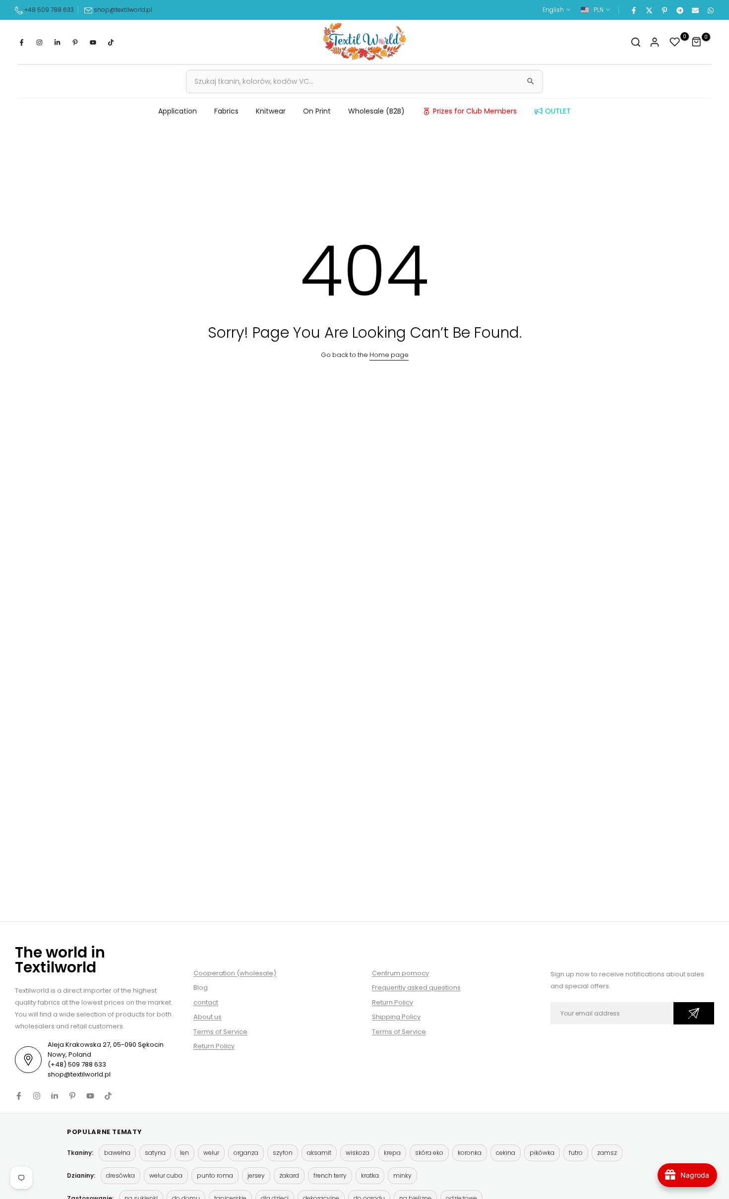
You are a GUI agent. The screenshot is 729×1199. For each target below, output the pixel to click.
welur (211, 1152)
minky (402, 1175)
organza (246, 1152)
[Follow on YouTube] (93, 42)
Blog (200, 987)
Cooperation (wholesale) (234, 973)
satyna (155, 1152)
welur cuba (165, 1175)
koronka (470, 1152)
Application (177, 111)
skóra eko (429, 1152)
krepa (392, 1152)
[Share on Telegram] (679, 9)
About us (207, 1016)
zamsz (607, 1152)
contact (205, 1002)
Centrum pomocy (400, 973)
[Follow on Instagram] (39, 42)
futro (576, 1152)
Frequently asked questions (416, 987)
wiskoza (357, 1152)
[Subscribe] (693, 1013)
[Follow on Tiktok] (111, 42)
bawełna (117, 1152)
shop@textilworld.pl (123, 9)
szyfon (283, 1152)
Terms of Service (220, 1031)
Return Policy (214, 1046)
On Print (317, 111)
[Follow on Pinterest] (75, 42)
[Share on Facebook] (633, 9)
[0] (674, 42)
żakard (289, 1175)
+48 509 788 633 (49, 9)
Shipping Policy (396, 1016)
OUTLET (558, 111)
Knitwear (271, 111)
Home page (389, 355)
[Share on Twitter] (649, 9)
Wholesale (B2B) (376, 111)
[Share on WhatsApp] (710, 9)
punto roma (215, 1175)
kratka (370, 1175)
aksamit (319, 1152)
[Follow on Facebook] (21, 42)
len (184, 1152)
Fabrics (226, 111)
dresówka (120, 1175)
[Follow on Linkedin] (57, 42)
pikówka (542, 1152)
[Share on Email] (695, 9)
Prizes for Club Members (475, 111)
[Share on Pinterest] (664, 9)
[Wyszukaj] (530, 81)
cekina (505, 1152)
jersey (256, 1175)
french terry (330, 1175)
